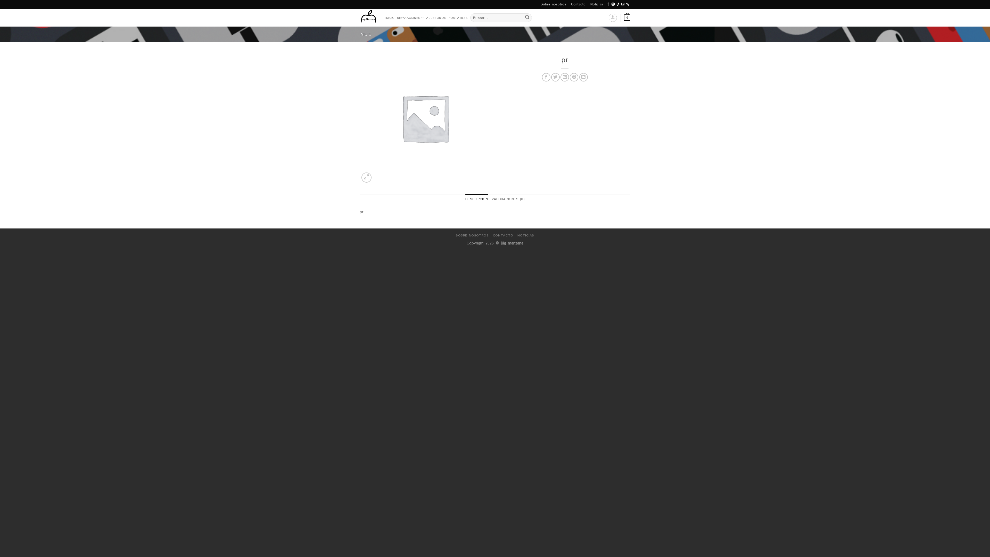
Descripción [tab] (476, 199)
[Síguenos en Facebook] (608, 4)
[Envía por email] (564, 77)
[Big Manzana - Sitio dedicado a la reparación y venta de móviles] (369, 18)
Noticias (596, 4)
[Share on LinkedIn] (583, 77)
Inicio (389, 18)
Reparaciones (408, 18)
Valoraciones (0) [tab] (508, 199)
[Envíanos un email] (622, 4)
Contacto (578, 4)
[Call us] (627, 4)
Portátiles (458, 18)
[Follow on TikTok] (618, 4)
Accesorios (436, 18)
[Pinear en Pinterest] (574, 77)
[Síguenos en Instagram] (613, 4)
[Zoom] (366, 178)
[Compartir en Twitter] (555, 77)
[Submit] (527, 17)
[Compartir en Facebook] (546, 77)
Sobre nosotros (553, 4)
